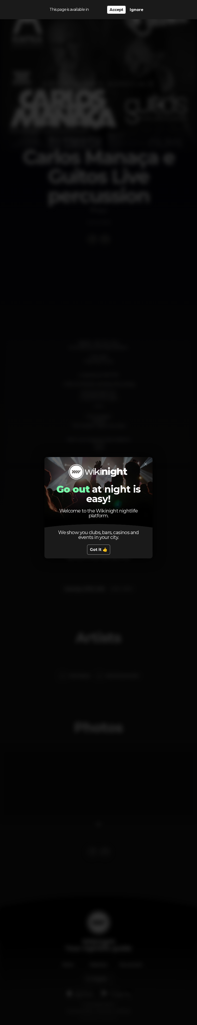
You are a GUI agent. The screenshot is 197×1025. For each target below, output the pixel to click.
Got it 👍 (98, 549)
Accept (116, 9)
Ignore (136, 9)
